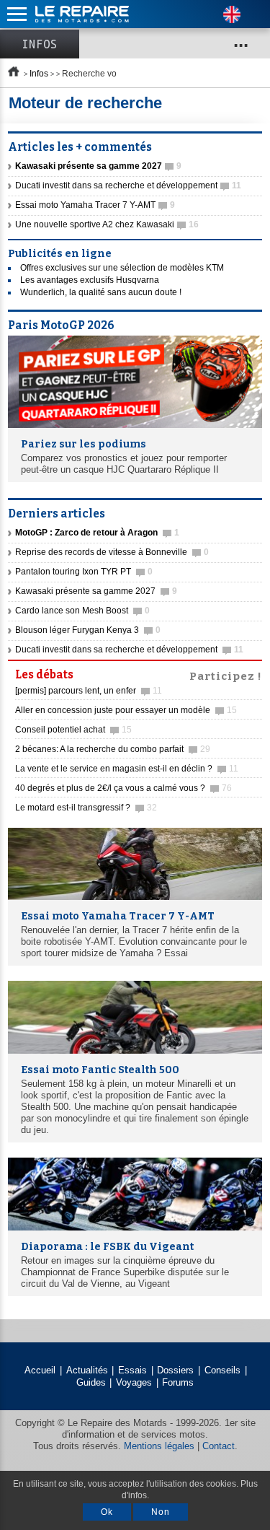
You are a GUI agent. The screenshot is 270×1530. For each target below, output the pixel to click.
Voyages (134, 1382)
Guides (91, 1382)
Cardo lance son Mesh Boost (82, 611)
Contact (218, 1446)
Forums (178, 1382)
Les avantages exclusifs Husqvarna (89, 280)
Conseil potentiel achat (73, 730)
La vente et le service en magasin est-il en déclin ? (126, 769)
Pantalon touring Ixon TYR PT (84, 572)
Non (160, 1512)
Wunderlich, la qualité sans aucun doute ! (100, 292)
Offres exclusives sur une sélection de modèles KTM (122, 268)
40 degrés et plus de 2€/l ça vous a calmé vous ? (123, 788)
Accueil (39, 1370)
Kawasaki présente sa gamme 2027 (96, 591)
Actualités (87, 1370)
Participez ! (225, 675)
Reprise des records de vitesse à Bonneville (112, 552)
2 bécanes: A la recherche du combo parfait (112, 749)
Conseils (222, 1370)
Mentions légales (159, 1446)
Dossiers (175, 1370)
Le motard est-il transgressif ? (86, 808)
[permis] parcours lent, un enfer (88, 691)
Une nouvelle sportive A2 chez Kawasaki (107, 224)
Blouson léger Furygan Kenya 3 (88, 630)
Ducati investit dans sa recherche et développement (128, 185)
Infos (40, 44)
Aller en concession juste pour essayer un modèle (126, 710)
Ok (107, 1512)
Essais (132, 1370)
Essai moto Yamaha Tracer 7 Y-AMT (95, 205)
